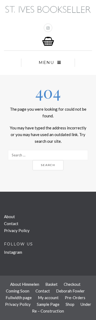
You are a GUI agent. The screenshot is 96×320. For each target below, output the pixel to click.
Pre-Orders (75, 297)
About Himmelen (24, 284)
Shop (70, 304)
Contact (11, 223)
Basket (51, 284)
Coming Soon (17, 290)
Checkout (72, 284)
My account (48, 297)
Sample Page (48, 304)
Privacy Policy (17, 230)
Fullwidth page (19, 297)
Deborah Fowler (70, 290)
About (9, 216)
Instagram (13, 252)
